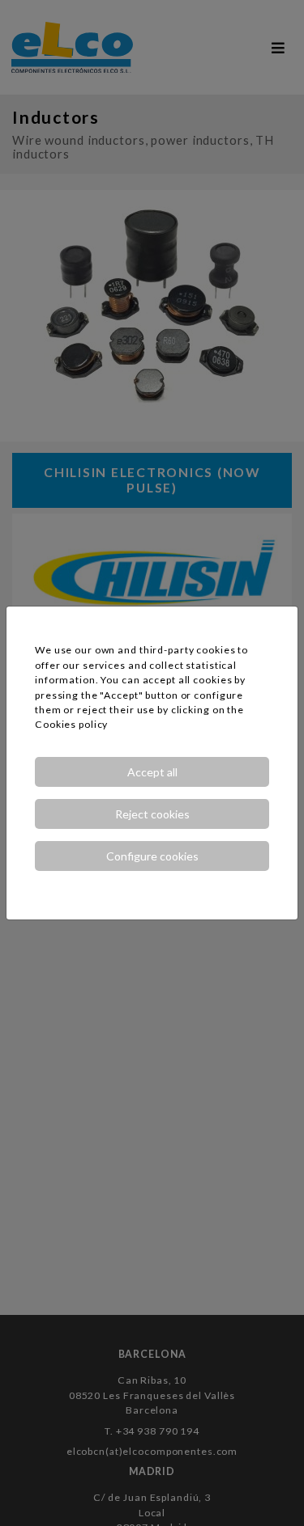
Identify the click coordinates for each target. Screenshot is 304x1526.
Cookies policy (71, 724)
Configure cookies (152, 856)
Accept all (152, 772)
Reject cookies (152, 814)
